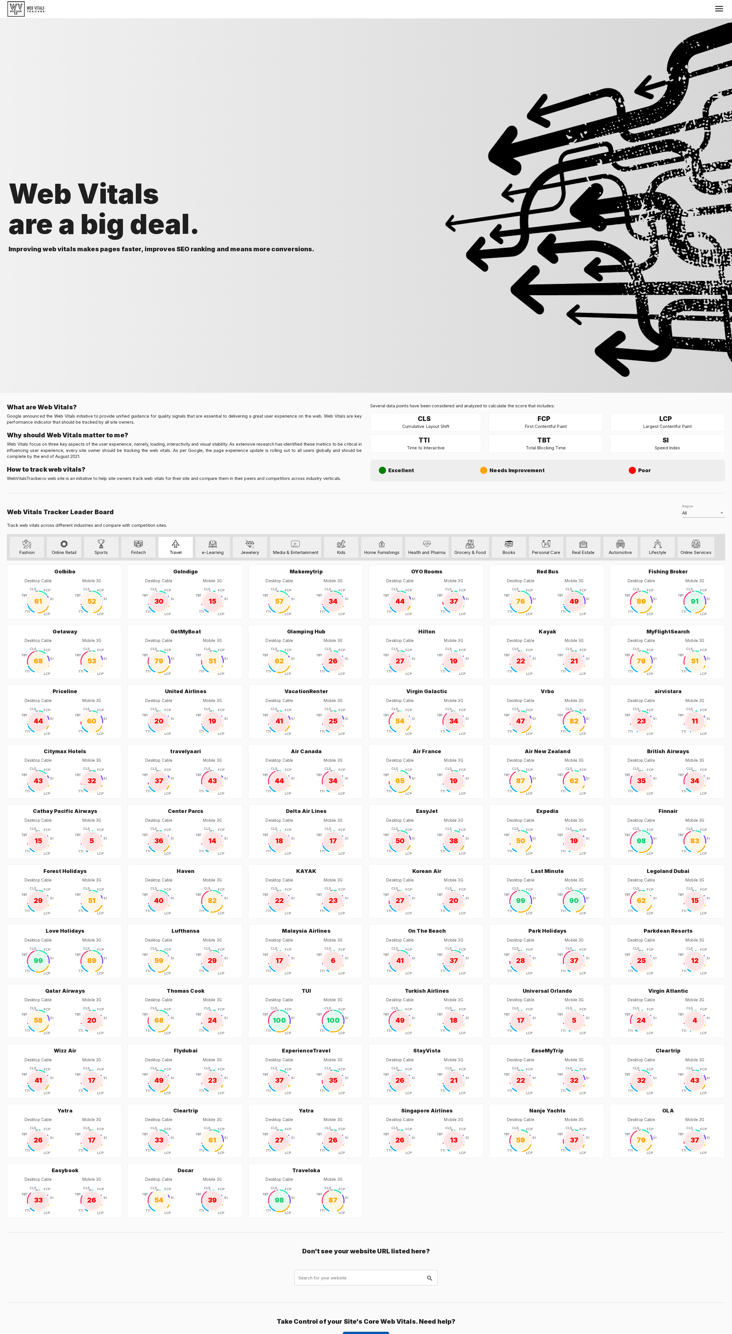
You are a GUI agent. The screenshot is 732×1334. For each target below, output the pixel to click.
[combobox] (366, 1278)
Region (687, 506)
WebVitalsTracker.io (26, 478)
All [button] (684, 513)
